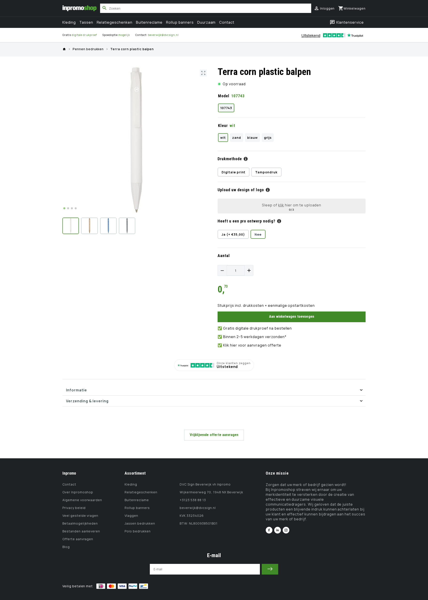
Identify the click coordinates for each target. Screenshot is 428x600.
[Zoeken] (104, 8)
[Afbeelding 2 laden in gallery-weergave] (89, 226)
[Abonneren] (270, 569)
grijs (268, 137)
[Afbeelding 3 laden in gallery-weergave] (108, 226)
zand (236, 137)
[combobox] (205, 8)
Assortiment (135, 473)
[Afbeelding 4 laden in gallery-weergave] (127, 226)
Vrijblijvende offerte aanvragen (214, 435)
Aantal (224, 255)
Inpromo (69, 473)
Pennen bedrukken (88, 49)
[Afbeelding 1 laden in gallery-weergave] (70, 226)
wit (223, 137)
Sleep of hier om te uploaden (291, 205)
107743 (226, 108)
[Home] (64, 49)
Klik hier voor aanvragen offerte (252, 345)
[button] (352, 8)
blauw (252, 137)
